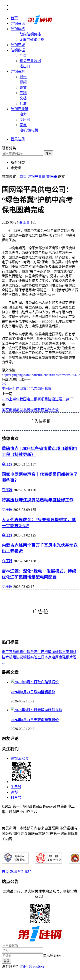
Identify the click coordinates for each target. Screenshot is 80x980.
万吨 (12, 652)
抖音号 (16, 797)
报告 (23, 77)
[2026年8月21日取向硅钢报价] (35, 682)
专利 (23, 93)
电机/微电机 (29, 130)
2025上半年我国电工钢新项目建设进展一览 (35, 399)
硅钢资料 (18, 71)
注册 (23, 966)
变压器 (25, 119)
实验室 (35, 657)
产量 (23, 55)
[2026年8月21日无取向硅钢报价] (36, 710)
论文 (23, 87)
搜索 (48, 153)
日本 (44, 657)
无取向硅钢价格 (32, 39)
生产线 (42, 652)
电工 (5, 652)
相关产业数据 (30, 61)
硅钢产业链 (19, 109)
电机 (19, 652)
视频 (23, 82)
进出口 (25, 66)
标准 (23, 103)
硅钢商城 (18, 45)
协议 (19, 657)
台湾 (33, 652)
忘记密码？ (37, 966)
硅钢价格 (18, 29)
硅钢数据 (18, 50)
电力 (23, 114)
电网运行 (9, 388)
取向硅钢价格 (30, 34)
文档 (23, 98)
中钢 (26, 652)
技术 (5, 657)
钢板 (26, 657)
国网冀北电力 (26, 388)
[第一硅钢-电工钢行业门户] (40, 23)
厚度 (58, 657)
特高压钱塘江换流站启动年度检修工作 (38, 500)
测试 (72, 652)
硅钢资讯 (18, 23)
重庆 (65, 652)
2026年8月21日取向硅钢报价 (33, 692)
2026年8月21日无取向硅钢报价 (35, 720)
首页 (14, 18)
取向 (51, 652)
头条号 (16, 787)
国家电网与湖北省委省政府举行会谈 (30, 410)
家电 (23, 125)
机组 (12, 657)
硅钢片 (67, 657)
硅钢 (58, 652)
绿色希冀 (44, 388)
